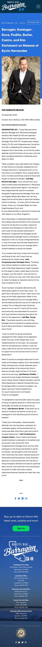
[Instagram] (26, 642)
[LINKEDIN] (23, 498)
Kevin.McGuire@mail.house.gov (14, 125)
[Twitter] (23, 642)
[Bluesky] (19, 642)
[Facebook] (16, 642)
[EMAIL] (26, 498)
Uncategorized (33, 22)
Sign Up (21, 528)
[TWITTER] (19, 498)
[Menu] (38, 6)
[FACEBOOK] (15, 498)
